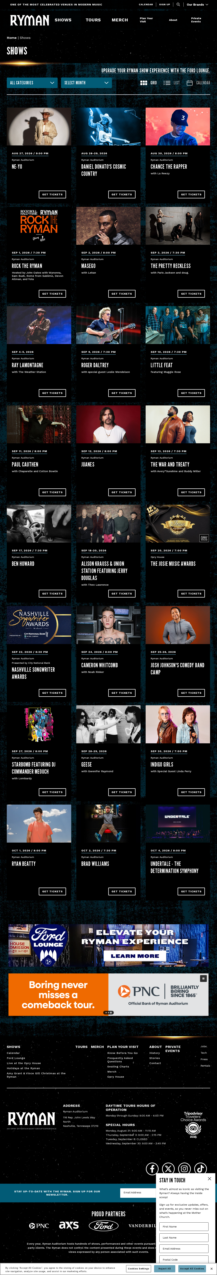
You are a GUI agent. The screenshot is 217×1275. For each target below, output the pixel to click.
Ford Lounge (16, 1058)
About (173, 20)
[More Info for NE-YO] (39, 126)
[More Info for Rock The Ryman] (39, 226)
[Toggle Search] (178, 4)
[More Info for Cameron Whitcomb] (108, 625)
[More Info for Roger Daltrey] (108, 325)
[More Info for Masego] (108, 226)
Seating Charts (118, 1066)
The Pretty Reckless (171, 265)
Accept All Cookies (192, 1268)
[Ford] (104, 1230)
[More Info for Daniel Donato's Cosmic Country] (108, 126)
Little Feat (162, 365)
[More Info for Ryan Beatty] (39, 823)
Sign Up (164, 4)
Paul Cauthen (25, 464)
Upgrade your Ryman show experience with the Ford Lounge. (156, 70)
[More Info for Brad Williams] (108, 823)
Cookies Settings (138, 1268)
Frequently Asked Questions (120, 1059)
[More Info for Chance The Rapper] (178, 126)
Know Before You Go (122, 1053)
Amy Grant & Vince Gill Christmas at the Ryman (36, 1075)
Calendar (146, 4)
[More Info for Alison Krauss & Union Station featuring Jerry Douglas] (108, 524)
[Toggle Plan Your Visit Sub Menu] (156, 20)
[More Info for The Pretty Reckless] (178, 226)
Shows (63, 19)
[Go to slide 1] (106, 1013)
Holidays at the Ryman (23, 1068)
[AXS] (69, 1229)
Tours (93, 19)
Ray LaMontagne (27, 365)
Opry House (115, 1076)
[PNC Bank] (39, 1227)
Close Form (209, 1179)
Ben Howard (23, 563)
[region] (108, 1269)
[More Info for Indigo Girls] (178, 724)
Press (204, 1059)
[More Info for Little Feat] (178, 325)
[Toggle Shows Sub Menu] (73, 20)
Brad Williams (95, 863)
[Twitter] (168, 1168)
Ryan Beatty (24, 863)
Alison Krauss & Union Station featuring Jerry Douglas (104, 570)
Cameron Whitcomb (99, 665)
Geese (86, 764)
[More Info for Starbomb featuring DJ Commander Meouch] (39, 724)
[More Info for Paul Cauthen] (39, 424)
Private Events (196, 20)
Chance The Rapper (169, 166)
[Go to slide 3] (111, 1012)
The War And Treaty (170, 464)
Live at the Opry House (24, 1063)
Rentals (205, 1065)
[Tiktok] (200, 1168)
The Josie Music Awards (173, 563)
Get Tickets (52, 194)
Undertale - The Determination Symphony (175, 867)
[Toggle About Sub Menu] (178, 20)
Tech (204, 1052)
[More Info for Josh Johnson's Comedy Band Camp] (178, 625)
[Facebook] (152, 1168)
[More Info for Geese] (108, 724)
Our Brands (196, 4)
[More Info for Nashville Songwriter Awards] (39, 625)
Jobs (204, 1046)
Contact (155, 1063)
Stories (154, 1058)
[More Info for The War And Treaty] (178, 424)
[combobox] (32, 83)
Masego (88, 265)
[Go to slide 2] (108, 1012)
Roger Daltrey (95, 365)
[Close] (211, 1268)
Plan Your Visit (146, 20)
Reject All (165, 1268)
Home (12, 38)
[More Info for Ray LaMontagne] (39, 325)
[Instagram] (184, 1168)
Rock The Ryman (27, 265)
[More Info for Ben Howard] (39, 524)
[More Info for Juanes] (108, 424)
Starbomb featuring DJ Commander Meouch (34, 768)
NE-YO (17, 166)
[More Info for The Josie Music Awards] (178, 524)
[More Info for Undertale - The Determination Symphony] (178, 823)
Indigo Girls (162, 764)
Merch (122, 19)
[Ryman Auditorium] (29, 20)
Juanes (87, 464)
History (154, 1053)
